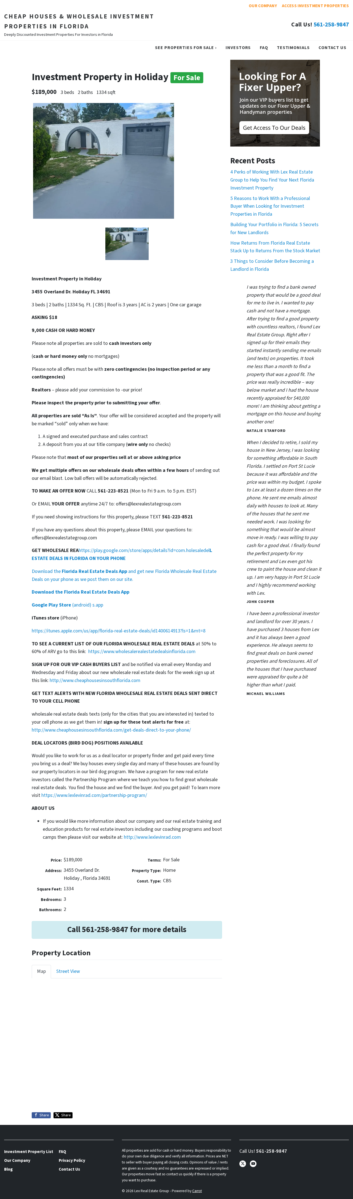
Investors (238, 47)
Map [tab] (41, 971)
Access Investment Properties (315, 6)
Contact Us (332, 47)
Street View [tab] (68, 971)
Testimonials (293, 47)
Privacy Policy (72, 1160)
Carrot (197, 1190)
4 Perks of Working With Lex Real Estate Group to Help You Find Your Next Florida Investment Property (272, 180)
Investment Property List (28, 1152)
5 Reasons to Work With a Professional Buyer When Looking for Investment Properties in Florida (270, 206)
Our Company (263, 6)
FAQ (264, 47)
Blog (8, 1169)
